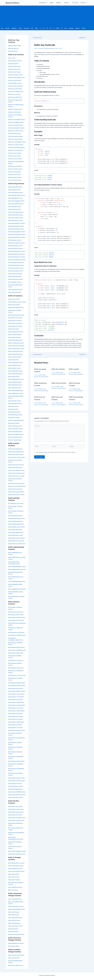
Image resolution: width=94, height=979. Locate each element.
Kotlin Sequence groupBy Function (16, 683)
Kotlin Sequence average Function (16, 705)
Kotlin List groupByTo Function (15, 434)
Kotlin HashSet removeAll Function (16, 543)
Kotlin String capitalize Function (16, 229)
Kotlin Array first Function (14, 172)
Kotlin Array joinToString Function (16, 147)
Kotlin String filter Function (14, 282)
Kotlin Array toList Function (15, 177)
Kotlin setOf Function (13, 360)
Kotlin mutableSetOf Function (15, 362)
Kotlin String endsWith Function (16, 226)
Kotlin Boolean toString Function (16, 315)
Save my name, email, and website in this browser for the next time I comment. (56, 452)
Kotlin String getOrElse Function (16, 265)
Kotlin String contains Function (15, 218)
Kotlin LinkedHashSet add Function (16, 581)
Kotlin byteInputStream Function (16, 863)
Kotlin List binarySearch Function (16, 346)
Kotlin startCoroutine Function (15, 965)
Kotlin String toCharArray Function (16, 234)
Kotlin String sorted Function (15, 273)
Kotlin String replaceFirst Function (16, 223)
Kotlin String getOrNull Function (16, 262)
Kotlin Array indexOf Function (15, 125)
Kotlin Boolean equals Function (16, 307)
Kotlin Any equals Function (14, 45)
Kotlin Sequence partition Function (16, 685)
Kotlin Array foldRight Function (15, 122)
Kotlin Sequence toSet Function (16, 668)
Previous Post (37, 37)
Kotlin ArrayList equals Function (16, 465)
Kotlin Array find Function (14, 133)
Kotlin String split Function (14, 206)
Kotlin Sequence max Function (15, 708)
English (51, 2)
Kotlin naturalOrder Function (15, 917)
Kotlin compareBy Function (15, 899)
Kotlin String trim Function (14, 209)
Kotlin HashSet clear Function (15, 535)
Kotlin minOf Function (13, 915)
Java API (7, 28)
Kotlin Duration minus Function (16, 809)
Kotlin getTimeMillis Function (15, 789)
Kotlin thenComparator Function (16, 934)
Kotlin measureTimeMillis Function (16, 792)
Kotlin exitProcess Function (15, 783)
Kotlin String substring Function (16, 203)
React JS (77, 28)
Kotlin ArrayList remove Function (16, 483)
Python (20, 28)
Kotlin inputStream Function (15, 868)
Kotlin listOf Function (13, 329)
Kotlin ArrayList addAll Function (16, 452)
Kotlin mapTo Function (13, 423)
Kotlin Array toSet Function (15, 180)
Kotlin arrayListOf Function (15, 334)
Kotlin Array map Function (14, 80)
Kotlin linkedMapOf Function (15, 385)
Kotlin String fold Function (14, 292)
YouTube (66, 2)
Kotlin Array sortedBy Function (15, 91)
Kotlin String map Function (14, 276)
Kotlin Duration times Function (15, 812)
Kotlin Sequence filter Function (15, 614)
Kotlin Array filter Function (14, 83)
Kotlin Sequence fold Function (15, 699)
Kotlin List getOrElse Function (15, 354)
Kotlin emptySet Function (14, 368)
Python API (26, 28)
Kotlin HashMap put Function (15, 521)
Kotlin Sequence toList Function (16, 620)
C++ (44, 28)
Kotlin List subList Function (14, 357)
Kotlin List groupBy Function (15, 431)
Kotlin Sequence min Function (15, 713)
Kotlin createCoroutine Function (16, 955)
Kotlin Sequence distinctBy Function (17, 650)
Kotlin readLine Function (14, 880)
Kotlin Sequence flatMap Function (16, 617)
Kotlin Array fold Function (14, 112)
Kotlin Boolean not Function (15, 323)
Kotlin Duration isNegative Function (17, 851)
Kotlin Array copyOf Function (15, 139)
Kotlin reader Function (13, 877)
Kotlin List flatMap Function (15, 426)
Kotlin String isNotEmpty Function (16, 195)
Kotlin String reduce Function (15, 289)
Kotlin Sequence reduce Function (16, 694)
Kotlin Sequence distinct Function (16, 647)
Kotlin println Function (13, 874)
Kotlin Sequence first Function (15, 716)
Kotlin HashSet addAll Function (15, 532)
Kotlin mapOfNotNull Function (15, 390)
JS (61, 28)
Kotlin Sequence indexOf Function (16, 730)
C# (47, 28)
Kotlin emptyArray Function (15, 61)
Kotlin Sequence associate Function (17, 675)
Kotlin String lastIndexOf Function (16, 251)
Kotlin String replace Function (15, 220)
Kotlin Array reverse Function (15, 150)
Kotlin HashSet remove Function (16, 541)
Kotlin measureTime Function (15, 797)
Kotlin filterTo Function (14, 417)
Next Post (82, 37)
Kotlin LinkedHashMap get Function (17, 566)
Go (50, 28)
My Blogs (58, 2)
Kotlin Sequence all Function (15, 725)
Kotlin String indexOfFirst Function (16, 254)
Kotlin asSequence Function (15, 403)
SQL (32, 28)
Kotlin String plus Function (14, 240)
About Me (83, 2)
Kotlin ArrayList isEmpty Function (16, 473)
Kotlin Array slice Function (14, 153)
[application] (46, 3)
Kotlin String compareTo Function (16, 243)
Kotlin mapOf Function (13, 376)
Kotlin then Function (13, 929)
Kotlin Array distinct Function (15, 169)
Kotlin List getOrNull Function (15, 351)
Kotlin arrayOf (11, 58)
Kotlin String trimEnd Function (15, 215)
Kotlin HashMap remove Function (16, 527)
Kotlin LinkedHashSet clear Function (17, 589)
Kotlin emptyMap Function (14, 388)
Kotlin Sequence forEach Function (16, 780)
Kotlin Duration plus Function (15, 806)
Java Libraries (42, 2)
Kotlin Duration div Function (15, 815)
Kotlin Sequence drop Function (15, 660)
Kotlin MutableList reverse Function (17, 302)
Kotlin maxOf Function (13, 912)
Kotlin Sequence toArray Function (16, 778)
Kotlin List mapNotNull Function (16, 420)
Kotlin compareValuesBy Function (16, 909)
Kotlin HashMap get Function (15, 515)
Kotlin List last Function (14, 299)
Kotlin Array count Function (15, 166)
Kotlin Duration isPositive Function (16, 854)
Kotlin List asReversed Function (16, 343)
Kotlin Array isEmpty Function (15, 75)
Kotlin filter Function (13, 406)
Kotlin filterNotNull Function (15, 415)
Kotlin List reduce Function (14, 440)
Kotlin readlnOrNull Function (15, 887)
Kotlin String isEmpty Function (15, 192)
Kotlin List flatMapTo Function (15, 429)
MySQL (83, 28)
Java (2, 28)
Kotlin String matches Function (15, 268)
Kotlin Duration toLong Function (16, 820)
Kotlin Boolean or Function (15, 320)
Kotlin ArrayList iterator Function (16, 476)
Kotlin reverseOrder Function (15, 926)
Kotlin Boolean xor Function (15, 326)
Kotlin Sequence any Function (15, 727)
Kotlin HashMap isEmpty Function (16, 518)
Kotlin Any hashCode (13, 48)
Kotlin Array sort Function (14, 94)
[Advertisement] (47, 16)
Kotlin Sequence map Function (15, 612)
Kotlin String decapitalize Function (16, 231)
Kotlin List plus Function (14, 304)
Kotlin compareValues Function (16, 906)
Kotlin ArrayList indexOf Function (16, 470)
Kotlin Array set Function (14, 69)
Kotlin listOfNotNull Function (15, 340)
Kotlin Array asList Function (15, 159)
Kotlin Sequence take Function (15, 653)
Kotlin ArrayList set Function (15, 489)
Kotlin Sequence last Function (15, 719)
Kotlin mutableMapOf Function (16, 379)
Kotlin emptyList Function (14, 337)
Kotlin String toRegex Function (15, 271)
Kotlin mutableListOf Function (15, 332)
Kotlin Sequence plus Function (15, 688)
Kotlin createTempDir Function (15, 866)
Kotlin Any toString (12, 51)
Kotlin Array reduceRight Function (16, 119)
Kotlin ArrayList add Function (15, 449)
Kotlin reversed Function (14, 923)
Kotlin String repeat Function (15, 245)
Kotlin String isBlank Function (15, 198)
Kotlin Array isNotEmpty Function (16, 77)
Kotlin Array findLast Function (15, 136)
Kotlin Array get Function (14, 66)
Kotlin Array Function (13, 63)
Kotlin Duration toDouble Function (16, 817)
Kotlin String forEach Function (15, 279)
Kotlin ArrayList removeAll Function (17, 486)
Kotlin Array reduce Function (15, 109)
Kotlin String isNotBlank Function (16, 201)
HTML (57, 28)
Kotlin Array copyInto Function (15, 144)
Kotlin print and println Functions (16, 871)
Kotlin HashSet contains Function (16, 538)
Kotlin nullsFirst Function (14, 920)
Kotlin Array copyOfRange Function (17, 142)
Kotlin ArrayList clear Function (15, 454)
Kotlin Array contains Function (15, 131)
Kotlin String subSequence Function (17, 259)
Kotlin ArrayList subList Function (16, 492)
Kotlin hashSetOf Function (14, 365)
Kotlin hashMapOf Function (15, 382)
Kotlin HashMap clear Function (15, 503)
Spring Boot (14, 28)
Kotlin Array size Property (14, 72)
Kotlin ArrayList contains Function (16, 457)
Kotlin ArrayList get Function (15, 467)
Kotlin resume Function (14, 958)
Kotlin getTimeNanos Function (15, 786)
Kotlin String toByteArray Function (16, 237)
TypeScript (71, 28)
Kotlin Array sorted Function (15, 89)
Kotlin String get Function (14, 190)
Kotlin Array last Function (14, 174)
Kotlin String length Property (15, 187)
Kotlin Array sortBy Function (15, 97)
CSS (65, 28)
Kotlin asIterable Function (14, 401)
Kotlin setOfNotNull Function (15, 371)
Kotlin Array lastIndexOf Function (16, 128)
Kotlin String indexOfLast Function (16, 257)
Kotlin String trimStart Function (16, 212)
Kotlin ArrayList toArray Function (16, 494)
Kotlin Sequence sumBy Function (16, 702)
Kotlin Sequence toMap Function (16, 761)
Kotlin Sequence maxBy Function (16, 711)
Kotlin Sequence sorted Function (16, 632)
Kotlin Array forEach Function (15, 86)
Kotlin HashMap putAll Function (16, 524)
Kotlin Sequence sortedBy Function (17, 635)
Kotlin (36, 28)
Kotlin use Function (13, 890)
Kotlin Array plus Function (14, 156)
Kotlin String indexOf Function (15, 248)
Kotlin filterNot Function (14, 412)
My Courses (75, 2)
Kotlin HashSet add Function (15, 529)
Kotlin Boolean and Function (15, 318)
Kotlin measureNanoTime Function (17, 795)
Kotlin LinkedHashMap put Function (17, 569)
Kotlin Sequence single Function (16, 722)
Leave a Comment (38, 48)
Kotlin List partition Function (15, 437)
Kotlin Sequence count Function (16, 697)
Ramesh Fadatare (12, 2)
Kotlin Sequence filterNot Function (16, 691)
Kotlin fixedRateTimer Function (16, 943)
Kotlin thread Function (13, 946)
